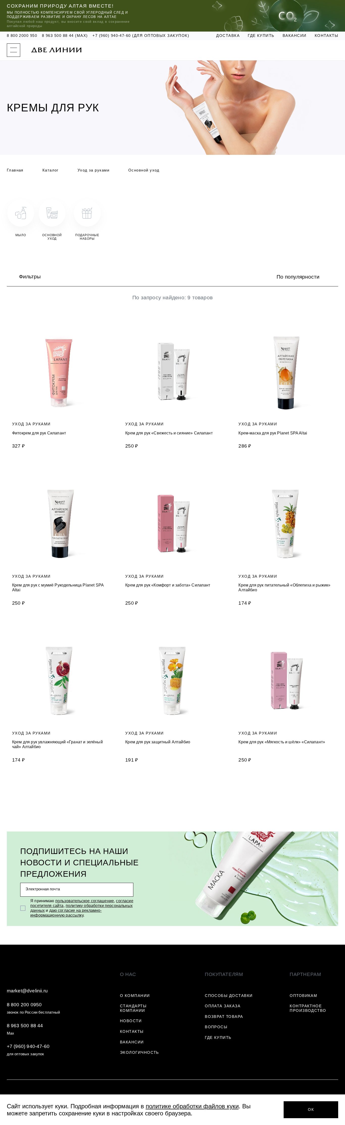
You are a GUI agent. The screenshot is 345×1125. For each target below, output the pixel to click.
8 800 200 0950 (24, 1004)
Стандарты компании (133, 1008)
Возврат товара (224, 1017)
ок (311, 1110)
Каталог (50, 170)
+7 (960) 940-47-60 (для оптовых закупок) (140, 36)
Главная (15, 170)
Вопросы (216, 1027)
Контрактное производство (308, 1008)
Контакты (326, 36)
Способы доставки (229, 996)
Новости (131, 1021)
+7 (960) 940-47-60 (28, 1046)
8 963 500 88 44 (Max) (65, 36)
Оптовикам (303, 996)
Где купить (261, 36)
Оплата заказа (222, 1006)
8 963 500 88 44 (25, 1025)
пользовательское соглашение (84, 901)
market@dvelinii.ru (27, 990)
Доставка (228, 36)
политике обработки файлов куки (192, 1106)
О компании (135, 996)
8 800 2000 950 (22, 36)
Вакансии (295, 36)
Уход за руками (94, 170)
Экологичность (139, 1052)
